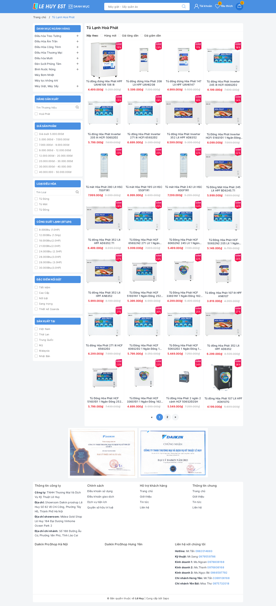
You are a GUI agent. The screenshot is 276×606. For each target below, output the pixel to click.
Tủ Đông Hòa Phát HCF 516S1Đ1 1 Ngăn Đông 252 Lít (104, 400)
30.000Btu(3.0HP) (49, 267)
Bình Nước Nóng (45, 69)
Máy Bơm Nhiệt (44, 74)
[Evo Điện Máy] (102, 453)
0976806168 (215, 567)
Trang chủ (146, 491)
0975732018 (221, 583)
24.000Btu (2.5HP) (50, 251)
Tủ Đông (43, 209)
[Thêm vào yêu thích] (95, 60)
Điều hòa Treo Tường (48, 35)
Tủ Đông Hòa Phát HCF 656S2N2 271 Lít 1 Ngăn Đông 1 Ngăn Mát (143, 241)
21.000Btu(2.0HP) (49, 245)
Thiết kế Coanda (48, 309)
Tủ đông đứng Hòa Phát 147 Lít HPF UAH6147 (183, 83)
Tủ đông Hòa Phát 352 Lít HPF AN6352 (104, 294)
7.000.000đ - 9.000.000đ (53, 144)
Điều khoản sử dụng (100, 491)
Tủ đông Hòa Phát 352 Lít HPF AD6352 (223, 347)
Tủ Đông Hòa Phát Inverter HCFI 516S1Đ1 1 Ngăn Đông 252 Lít (223, 136)
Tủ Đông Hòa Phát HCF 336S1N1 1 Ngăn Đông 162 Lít (184, 294)
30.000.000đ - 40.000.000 (54, 166)
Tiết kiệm (44, 287)
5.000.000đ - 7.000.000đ (53, 139)
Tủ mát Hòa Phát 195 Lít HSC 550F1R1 (144, 188)
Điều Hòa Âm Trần (46, 41)
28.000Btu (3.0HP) (50, 262)
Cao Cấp (43, 292)
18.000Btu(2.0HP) (49, 240)
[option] (102, 453)
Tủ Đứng (43, 198)
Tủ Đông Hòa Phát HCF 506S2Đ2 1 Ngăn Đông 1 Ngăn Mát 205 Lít (183, 347)
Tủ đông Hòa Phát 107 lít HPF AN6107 (223, 294)
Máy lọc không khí (46, 80)
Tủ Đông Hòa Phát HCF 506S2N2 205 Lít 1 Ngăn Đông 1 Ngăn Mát (223, 241)
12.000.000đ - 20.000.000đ (55, 155)
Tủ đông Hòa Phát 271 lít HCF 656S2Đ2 (104, 347)
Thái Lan (43, 334)
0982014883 (204, 551)
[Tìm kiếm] (184, 6)
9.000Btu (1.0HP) (49, 229)
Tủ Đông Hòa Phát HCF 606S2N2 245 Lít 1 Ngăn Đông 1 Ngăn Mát (183, 241)
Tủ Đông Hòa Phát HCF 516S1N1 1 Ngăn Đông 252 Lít (144, 294)
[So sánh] (122, 60)
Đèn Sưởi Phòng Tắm (48, 63)
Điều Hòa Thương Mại (48, 52)
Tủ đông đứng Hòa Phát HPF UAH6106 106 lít (104, 83)
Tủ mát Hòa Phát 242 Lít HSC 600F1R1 (183, 188)
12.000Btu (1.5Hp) (49, 235)
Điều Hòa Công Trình (48, 47)
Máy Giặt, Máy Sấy (47, 86)
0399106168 (221, 578)
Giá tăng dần (130, 35)
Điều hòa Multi (44, 58)
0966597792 (219, 572)
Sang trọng (45, 303)
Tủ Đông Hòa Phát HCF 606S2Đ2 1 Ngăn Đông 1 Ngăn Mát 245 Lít (144, 347)
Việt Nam (44, 328)
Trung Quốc (45, 339)
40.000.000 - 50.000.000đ (54, 171)
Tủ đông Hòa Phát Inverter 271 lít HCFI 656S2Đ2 (144, 135)
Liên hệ (144, 507)
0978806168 (215, 561)
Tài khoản (205, 5)
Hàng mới (110, 35)
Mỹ (40, 345)
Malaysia (43, 350)
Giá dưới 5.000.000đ (51, 133)
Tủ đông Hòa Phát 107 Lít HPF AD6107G (223, 400)
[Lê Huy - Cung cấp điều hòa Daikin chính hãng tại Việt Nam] (49, 6)
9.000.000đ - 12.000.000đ (54, 150)
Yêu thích (226, 5)
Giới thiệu (146, 496)
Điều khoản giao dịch (100, 496)
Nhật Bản (44, 356)
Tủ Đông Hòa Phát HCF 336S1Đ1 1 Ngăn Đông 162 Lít (144, 400)
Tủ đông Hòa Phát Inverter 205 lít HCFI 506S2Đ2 (104, 135)
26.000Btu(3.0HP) (49, 256)
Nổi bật (43, 298)
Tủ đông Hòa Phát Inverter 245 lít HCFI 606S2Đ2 (223, 83)
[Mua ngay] (86, 60)
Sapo (166, 598)
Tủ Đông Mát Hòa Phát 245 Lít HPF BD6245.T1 (223, 188)
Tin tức (144, 502)
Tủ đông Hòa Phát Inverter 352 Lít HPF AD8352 (183, 135)
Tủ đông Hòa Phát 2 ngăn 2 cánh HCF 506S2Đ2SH (183, 400)
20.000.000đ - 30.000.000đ (55, 161)
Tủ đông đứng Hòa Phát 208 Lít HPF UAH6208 (144, 83)
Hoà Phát (44, 113)
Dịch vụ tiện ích (97, 502)
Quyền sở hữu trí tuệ (100, 507)
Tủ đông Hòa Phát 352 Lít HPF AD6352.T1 (104, 241)
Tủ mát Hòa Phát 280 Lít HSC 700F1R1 (104, 188)
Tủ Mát (43, 204)
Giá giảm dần (152, 35)
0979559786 (207, 556)
